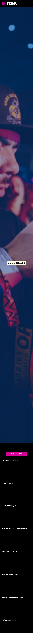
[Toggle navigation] (29, 3)
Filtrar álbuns (16, 454)
